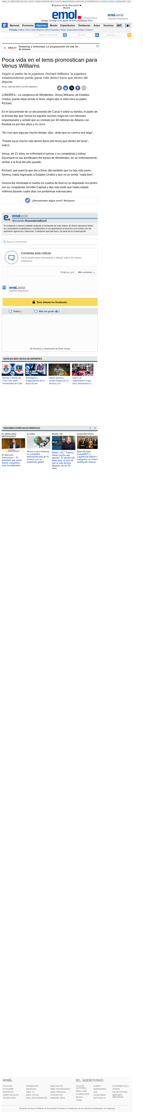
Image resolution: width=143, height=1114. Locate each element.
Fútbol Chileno (86, 30)
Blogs (24, 1)
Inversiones (48, 1)
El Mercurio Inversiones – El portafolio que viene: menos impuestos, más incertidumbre (12, 460)
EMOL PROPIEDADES (60, 1089)
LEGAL (79, 1100)
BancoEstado (85, 434)
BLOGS (79, 1097)
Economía (27, 25)
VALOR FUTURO (119, 1092)
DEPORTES (8, 1092)
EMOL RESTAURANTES (36, 1098)
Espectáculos (67, 25)
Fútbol (21, 30)
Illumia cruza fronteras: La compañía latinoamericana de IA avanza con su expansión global (38, 456)
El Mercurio (14, 1)
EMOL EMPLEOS (57, 1092)
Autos (58, 1)
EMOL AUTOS (56, 1086)
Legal (31, 1)
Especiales (72, 30)
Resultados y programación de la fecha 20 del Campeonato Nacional (35, 383)
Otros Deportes (52, 30)
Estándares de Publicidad (104, 1108)
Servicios (108, 25)
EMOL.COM (81, 1091)
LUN (95, 1092)
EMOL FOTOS (32, 1095)
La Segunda (120, 1)
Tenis (27, 30)
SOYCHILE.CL (99, 1098)
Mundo (53, 25)
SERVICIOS (31, 1089)
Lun (128, 1)
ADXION (116, 1089)
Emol (4, 1)
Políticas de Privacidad (46, 1108)
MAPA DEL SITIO (57, 1098)
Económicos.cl (92, 1)
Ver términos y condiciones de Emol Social (50, 348)
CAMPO (96, 1086)
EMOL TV (30, 1092)
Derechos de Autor (27, 1108)
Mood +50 (57, 434)
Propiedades (68, 1)
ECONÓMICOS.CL (120, 1086)
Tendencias (84, 25)
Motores (40, 30)
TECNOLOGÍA (9, 1098)
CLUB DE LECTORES (81, 1087)
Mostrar (66, 8)
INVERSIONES (99, 1089)
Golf (33, 30)
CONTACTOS (56, 1095)
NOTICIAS (7, 1086)
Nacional (14, 25)
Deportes (41, 25)
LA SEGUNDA (99, 1095)
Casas (111, 1)
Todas (63, 30)
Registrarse (122, 18)
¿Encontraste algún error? (53, 200)
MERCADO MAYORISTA (117, 1096)
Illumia (31, 434)
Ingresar (112, 18)
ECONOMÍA (8, 1089)
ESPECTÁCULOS (10, 1095)
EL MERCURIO (82, 1094)
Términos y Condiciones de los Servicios (74, 1108)
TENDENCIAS (32, 1086)
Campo (38, 1)
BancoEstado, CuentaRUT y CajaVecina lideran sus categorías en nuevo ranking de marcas (88, 456)
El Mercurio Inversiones (9, 435)
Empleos (80, 1)
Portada (13, 30)
